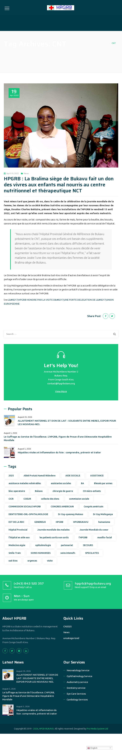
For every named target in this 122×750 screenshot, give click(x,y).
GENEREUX (40, 522)
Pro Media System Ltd (97, 728)
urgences (32, 560)
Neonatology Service (78, 670)
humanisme (104, 522)
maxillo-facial (104, 537)
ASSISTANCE (97, 475)
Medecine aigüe (17, 545)
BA (82, 483)
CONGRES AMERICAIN (62, 506)
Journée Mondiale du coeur (94, 529)
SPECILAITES (92, 553)
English (93, 748)
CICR (11, 499)
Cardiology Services (77, 699)
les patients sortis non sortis (54, 537)
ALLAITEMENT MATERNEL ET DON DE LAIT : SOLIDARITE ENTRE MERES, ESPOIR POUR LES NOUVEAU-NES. (67, 422)
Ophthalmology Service (79, 676)
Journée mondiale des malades (53, 529)
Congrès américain (93, 506)
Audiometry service (77, 682)
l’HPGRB (83, 537)
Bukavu (39, 491)
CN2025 (67, 626)
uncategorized (71, 638)
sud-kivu (13, 560)
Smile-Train (15, 553)
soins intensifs (68, 553)
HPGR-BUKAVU (46, 728)
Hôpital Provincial (18, 529)
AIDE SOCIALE (72, 475)
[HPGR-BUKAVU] (60, 7)
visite (50, 560)
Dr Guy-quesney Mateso (70, 514)
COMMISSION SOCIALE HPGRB (25, 506)
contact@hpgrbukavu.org (61, 383)
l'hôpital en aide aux (19, 537)
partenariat (67, 545)
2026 (35, 728)
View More (61, 391)
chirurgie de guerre (63, 491)
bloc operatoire (17, 491)
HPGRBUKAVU (80, 522)
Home (106, 43)
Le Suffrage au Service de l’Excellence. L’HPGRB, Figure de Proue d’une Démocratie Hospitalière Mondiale (58, 438)
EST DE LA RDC (16, 522)
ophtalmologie (43, 545)
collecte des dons (50, 499)
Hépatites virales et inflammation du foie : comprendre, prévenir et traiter (59, 452)
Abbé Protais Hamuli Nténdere (39, 475)
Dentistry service (76, 688)
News (26, 173)
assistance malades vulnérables (25, 483)
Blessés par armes (103, 483)
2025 (11, 475)
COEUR (27, 499)
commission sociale (79, 499)
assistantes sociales (61, 483)
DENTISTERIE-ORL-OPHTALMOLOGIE (28, 514)
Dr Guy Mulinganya (103, 514)
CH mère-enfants (92, 491)
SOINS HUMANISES (41, 553)
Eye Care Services (76, 693)
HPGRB (59, 522)
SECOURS (88, 545)
